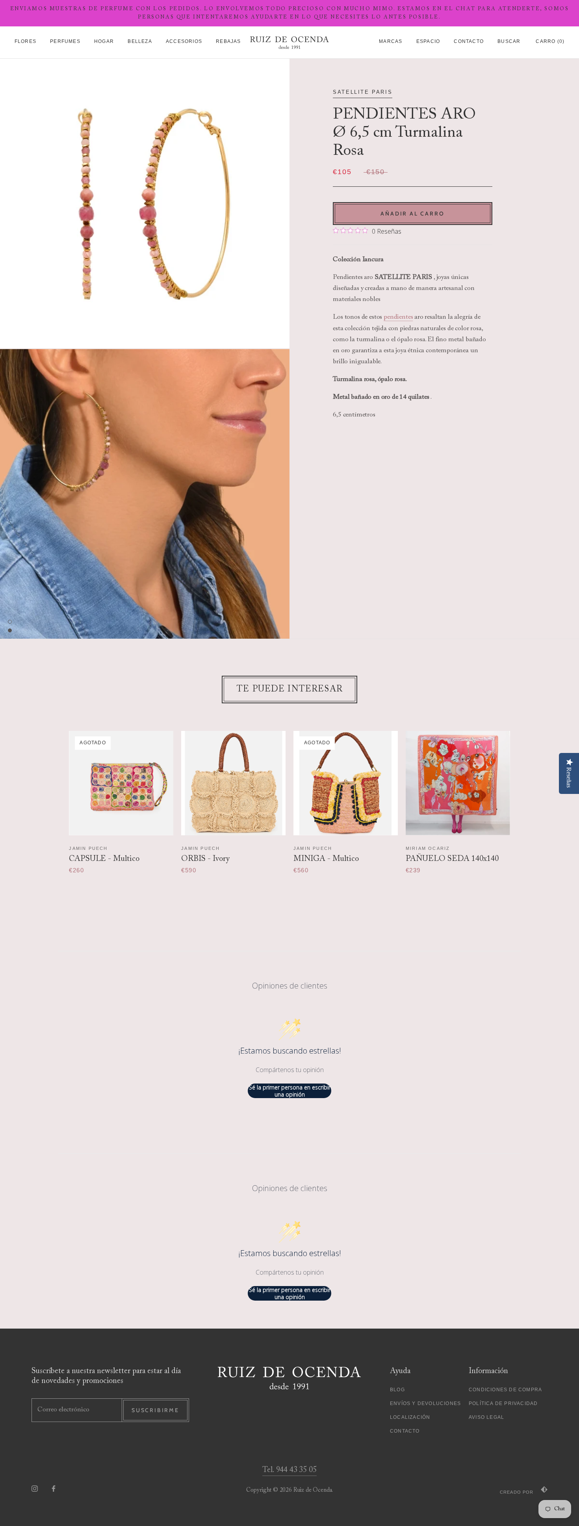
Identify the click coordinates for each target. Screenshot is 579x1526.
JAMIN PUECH (88, 848)
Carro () (550, 41)
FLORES (25, 41)
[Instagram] (35, 1488)
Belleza (140, 41)
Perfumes (65, 41)
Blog (397, 1389)
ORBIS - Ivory (205, 859)
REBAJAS (228, 41)
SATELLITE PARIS (362, 92)
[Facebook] (53, 1488)
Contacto (469, 41)
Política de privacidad (503, 1403)
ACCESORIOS (184, 41)
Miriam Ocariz (428, 848)
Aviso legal (486, 1417)
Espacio (428, 41)
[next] (525, 794)
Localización (410, 1417)
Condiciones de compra (505, 1389)
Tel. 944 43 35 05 (289, 1470)
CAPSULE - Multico (104, 859)
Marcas (390, 41)
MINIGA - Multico (326, 859)
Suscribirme (155, 1410)
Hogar (104, 41)
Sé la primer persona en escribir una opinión (289, 1091)
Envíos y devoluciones (425, 1403)
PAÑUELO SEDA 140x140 (452, 859)
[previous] (54, 794)
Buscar (508, 41)
